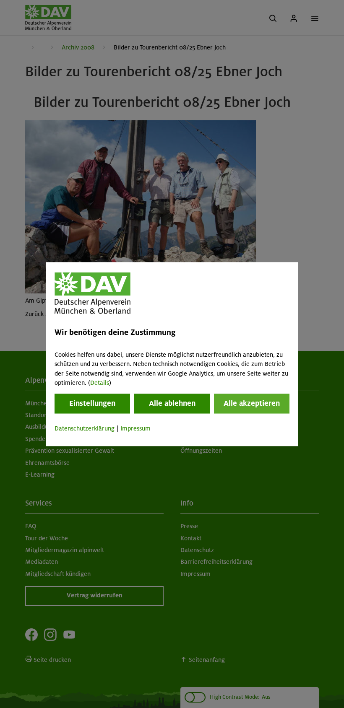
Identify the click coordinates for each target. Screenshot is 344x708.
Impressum (135, 429)
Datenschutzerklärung (85, 429)
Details (99, 382)
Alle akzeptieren (252, 403)
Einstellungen (92, 403)
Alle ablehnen (172, 403)
